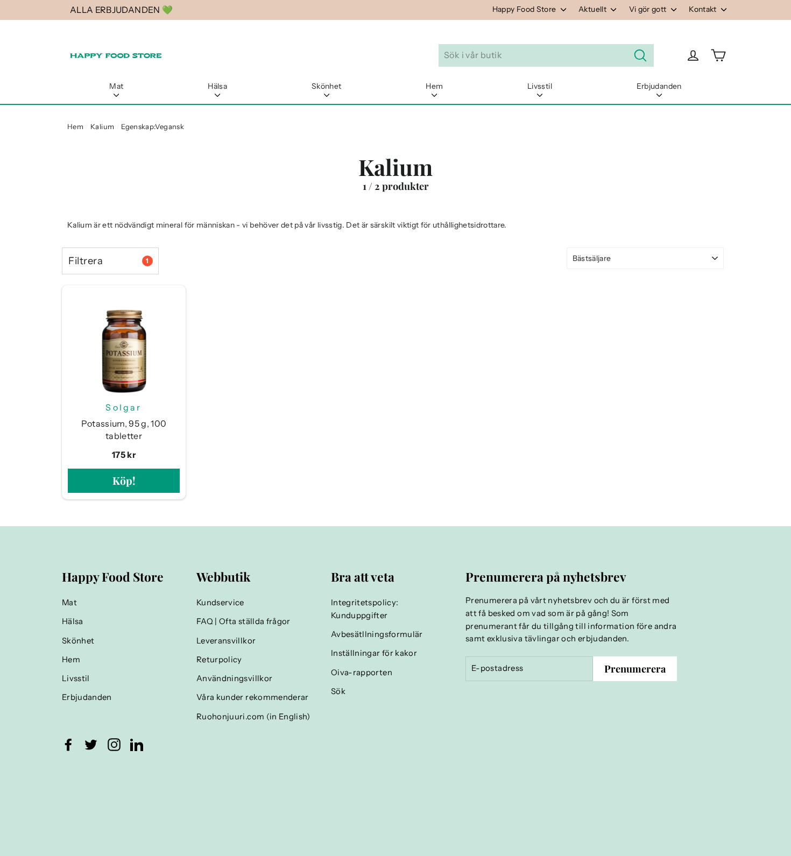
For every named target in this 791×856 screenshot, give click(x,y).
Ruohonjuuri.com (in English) (253, 716)
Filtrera (108, 260)
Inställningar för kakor (374, 653)
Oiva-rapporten (361, 672)
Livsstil (539, 86)
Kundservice (220, 602)
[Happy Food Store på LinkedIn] (136, 744)
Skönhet (326, 86)
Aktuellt (593, 9)
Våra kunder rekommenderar (252, 697)
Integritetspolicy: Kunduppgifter (364, 609)
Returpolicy (219, 659)
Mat (116, 86)
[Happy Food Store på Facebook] (68, 744)
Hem (434, 86)
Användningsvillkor (234, 678)
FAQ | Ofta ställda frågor (243, 621)
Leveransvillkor (226, 641)
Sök (338, 691)
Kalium (102, 126)
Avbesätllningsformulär (377, 634)
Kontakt (703, 9)
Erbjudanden (659, 86)
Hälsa (217, 86)
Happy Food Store (525, 9)
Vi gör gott (648, 9)
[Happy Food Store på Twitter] (90, 744)
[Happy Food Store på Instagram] (114, 744)
